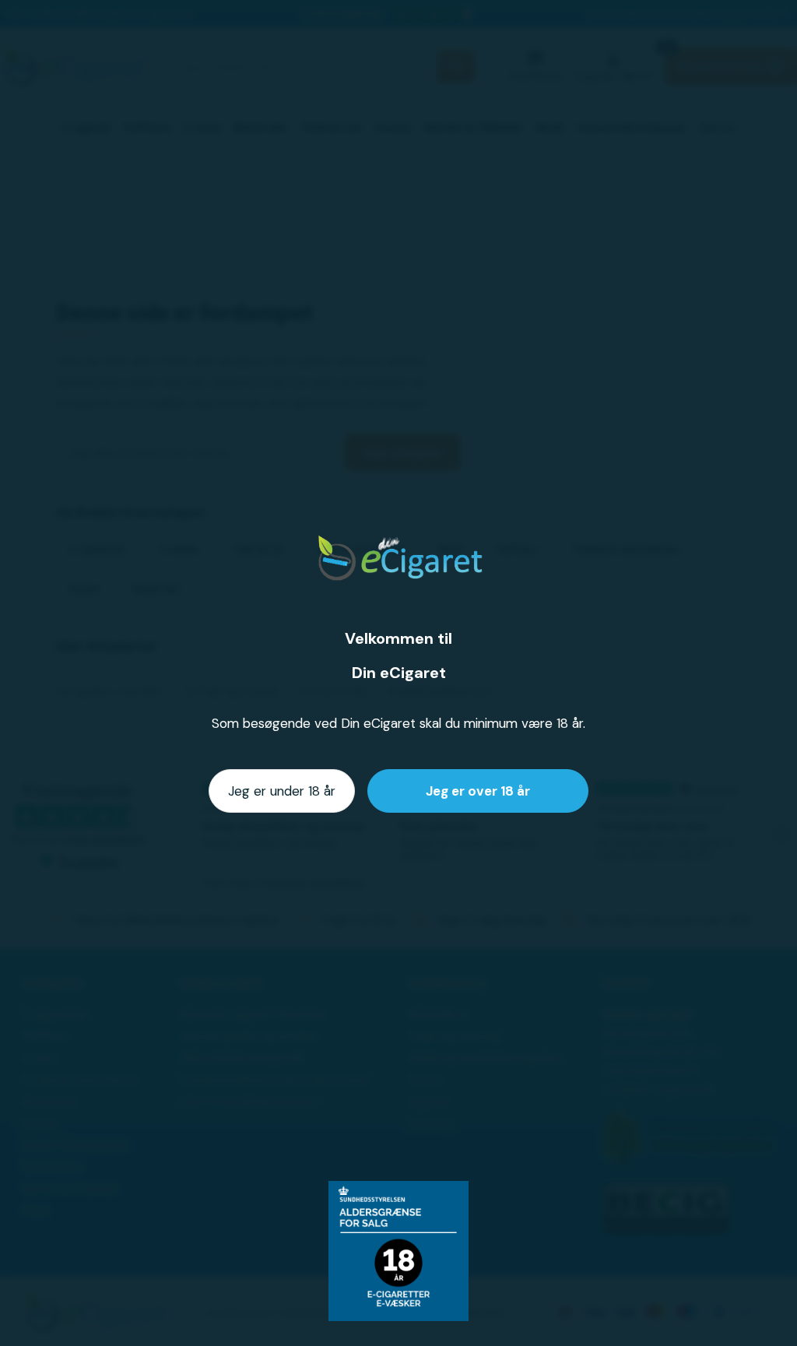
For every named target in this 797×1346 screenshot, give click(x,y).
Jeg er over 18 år (478, 791)
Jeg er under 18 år (281, 791)
